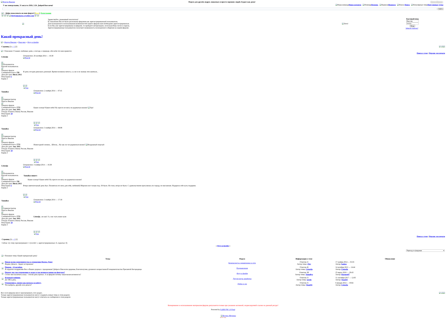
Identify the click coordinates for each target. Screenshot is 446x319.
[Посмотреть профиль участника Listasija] (24, 86)
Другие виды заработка (242, 279)
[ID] (26, 58)
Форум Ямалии (437, 2)
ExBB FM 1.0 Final (227, 310)
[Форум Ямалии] (8, 2)
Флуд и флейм (33, 42)
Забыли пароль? (412, 28)
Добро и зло (242, 284)
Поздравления (242, 268)
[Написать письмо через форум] (26, 86)
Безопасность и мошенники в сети (242, 263)
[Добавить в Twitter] (21, 16)
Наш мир (22, 42)
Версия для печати (437, 53)
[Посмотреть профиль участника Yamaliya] (34, 123)
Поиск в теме (422, 53)
